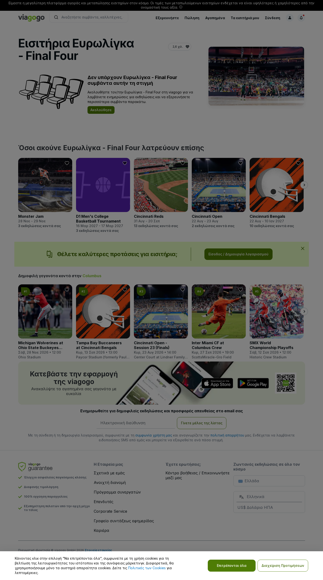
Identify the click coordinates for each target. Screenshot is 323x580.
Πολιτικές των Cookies (147, 568)
